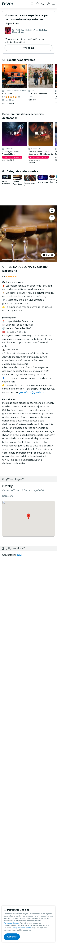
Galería (49, 255)
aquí (19, 555)
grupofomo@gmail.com (32, 392)
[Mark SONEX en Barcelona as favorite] (49, 66)
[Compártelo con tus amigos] (52, 210)
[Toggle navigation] (53, 4)
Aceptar (12, 936)
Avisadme (28, 48)
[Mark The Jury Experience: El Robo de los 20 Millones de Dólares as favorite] (49, 124)
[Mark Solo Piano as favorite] (23, 66)
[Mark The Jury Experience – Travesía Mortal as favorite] (23, 124)
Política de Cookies (11, 923)
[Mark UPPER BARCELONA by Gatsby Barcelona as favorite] (52, 217)
